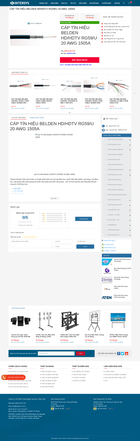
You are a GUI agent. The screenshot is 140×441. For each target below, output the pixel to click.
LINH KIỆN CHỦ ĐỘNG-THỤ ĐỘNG (115, 374)
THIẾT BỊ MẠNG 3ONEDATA (115, 149)
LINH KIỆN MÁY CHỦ (114, 210)
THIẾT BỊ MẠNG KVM (48, 383)
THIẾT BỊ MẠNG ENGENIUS (115, 169)
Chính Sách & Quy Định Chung (19, 371)
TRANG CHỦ (43, 3)
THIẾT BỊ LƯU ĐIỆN (79, 380)
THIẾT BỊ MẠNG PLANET (115, 205)
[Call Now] (4, 377)
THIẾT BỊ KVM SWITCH (114, 200)
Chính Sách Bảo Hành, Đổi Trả (19, 383)
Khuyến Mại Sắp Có (109, 240)
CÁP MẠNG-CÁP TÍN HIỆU (81, 371)
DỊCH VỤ (64, 3)
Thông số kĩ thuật (37, 118)
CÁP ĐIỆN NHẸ (112, 225)
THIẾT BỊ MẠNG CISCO (114, 144)
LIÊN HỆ (117, 3)
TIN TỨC (73, 3)
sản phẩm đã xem (18, 308)
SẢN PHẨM (54, 3)
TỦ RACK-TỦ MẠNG (79, 377)
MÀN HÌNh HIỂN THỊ (113, 235)
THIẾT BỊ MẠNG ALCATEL (115, 174)
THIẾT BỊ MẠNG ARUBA (114, 179)
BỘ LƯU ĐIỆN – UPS (114, 220)
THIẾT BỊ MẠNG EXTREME (115, 139)
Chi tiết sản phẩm (18, 118)
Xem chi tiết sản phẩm (18, 108)
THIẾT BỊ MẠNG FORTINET (115, 154)
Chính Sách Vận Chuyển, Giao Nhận (20, 380)
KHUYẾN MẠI (94, 3)
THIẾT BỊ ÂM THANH (113, 230)
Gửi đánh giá (83, 219)
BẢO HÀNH (83, 3)
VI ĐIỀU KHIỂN (109, 371)
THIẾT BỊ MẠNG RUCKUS (115, 184)
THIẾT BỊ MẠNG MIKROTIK (115, 164)
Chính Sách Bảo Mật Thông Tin (19, 387)
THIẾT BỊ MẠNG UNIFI (114, 159)
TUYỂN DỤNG (106, 3)
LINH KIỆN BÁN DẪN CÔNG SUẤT (115, 377)
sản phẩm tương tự (19, 72)
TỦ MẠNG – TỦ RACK (114, 215)
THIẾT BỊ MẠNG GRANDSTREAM (117, 194)
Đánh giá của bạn (16, 237)
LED (106, 380)
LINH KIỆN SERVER (47, 387)
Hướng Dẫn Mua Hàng (16, 374)
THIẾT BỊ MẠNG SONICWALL (116, 189)
